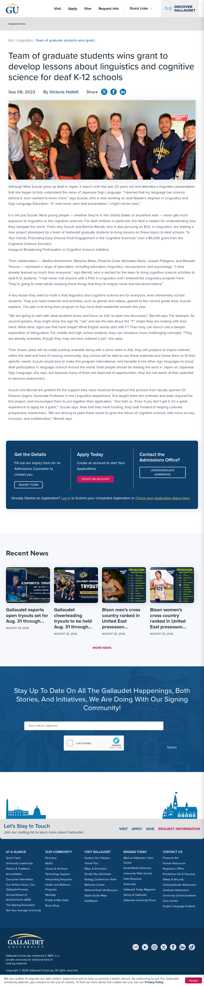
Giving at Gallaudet (135, 895)
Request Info (109, 8)
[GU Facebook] (113, 92)
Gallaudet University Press (140, 900)
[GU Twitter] (104, 92)
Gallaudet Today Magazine (140, 889)
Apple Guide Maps (95, 895)
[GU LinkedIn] (123, 92)
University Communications (179, 895)
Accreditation (14, 874)
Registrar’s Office (173, 869)
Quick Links (139, 8)
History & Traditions (18, 869)
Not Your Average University (23, 910)
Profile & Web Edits (57, 900)
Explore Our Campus (97, 858)
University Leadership (19, 863)
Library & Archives (56, 869)
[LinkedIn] (182, 947)
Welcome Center (94, 885)
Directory (51, 858)
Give (87, 8)
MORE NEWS (102, 647)
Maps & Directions (95, 869)
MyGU (49, 863)
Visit (57, 8)
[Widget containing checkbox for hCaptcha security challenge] (94, 743)
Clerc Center (170, 901)
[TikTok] (192, 947)
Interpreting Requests (58, 879)
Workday (50, 895)
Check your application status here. (162, 498)
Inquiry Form (28, 485)
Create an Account (95, 479)
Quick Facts (13, 858)
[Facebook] (173, 947)
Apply (73, 8)
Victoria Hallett (63, 92)
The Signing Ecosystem (20, 905)
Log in (66, 498)
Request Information (179, 828)
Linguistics (25, 40)
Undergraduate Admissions (162, 472)
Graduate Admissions (176, 890)
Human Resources (174, 863)
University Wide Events (138, 873)
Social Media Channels (137, 868)
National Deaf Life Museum (101, 890)
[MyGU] (135, 947)
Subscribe (130, 884)
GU (11, 40)
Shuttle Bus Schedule (97, 874)
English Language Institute (179, 906)
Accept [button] (193, 980)
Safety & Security (173, 879)
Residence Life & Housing (179, 874)
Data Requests (133, 879)
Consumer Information (19, 879)
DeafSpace (91, 901)
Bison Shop (52, 906)
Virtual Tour (91, 863)
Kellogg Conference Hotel (100, 879)
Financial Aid (170, 858)
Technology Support (57, 874)
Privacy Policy (154, 982)
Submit (172, 747)
